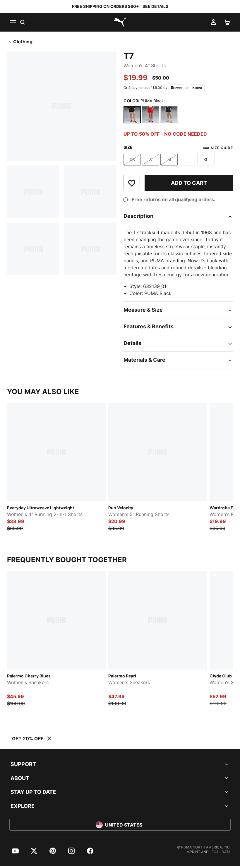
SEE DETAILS (155, 6)
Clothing (22, 41)
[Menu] (13, 22)
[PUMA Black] (132, 114)
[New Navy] (169, 114)
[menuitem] (15, 851)
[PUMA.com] (120, 22)
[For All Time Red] (150, 114)
